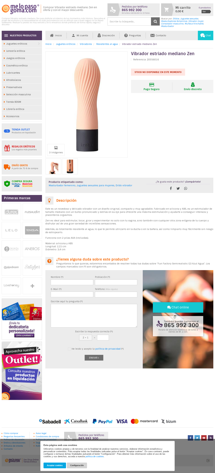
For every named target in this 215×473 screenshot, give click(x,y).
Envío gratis (20, 165)
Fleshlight (32, 211)
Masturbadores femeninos (174, 21)
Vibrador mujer (195, 21)
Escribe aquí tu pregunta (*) (67, 301)
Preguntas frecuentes (14, 436)
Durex (11, 211)
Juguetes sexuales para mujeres (95, 185)
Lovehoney (11, 285)
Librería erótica (15, 109)
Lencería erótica (15, 50)
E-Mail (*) (56, 289)
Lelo (11, 230)
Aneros (32, 248)
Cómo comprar (11, 433)
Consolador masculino (172, 23)
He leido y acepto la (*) (97, 348)
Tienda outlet (21, 129)
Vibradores (86, 44)
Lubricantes (13, 72)
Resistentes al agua (107, 44)
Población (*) (102, 277)
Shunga (11, 248)
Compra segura (22, 181)
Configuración (77, 465)
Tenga (32, 230)
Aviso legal (41, 433)
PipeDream (11, 267)
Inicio (48, 44)
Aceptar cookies (55, 465)
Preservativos (14, 87)
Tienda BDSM (13, 101)
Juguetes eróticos (65, 44)
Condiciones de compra (47, 436)
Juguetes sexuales (189, 18)
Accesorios (12, 116)
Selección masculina (18, 94)
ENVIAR (93, 357)
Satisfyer (32, 267)
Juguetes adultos (32, 285)
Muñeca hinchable (194, 23)
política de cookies (94, 456)
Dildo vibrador (124, 185)
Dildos (176, 18)
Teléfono (106, 289)
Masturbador (167, 26)
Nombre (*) (57, 277)
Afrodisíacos (13, 80)
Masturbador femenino (62, 185)
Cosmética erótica (17, 65)
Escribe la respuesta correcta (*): (94, 331)
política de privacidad (107, 348)
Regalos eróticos (23, 146)
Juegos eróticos (15, 58)
